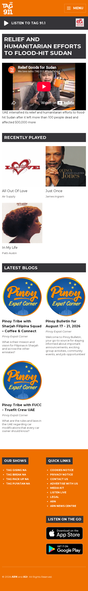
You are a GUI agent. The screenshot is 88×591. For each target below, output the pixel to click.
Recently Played (25, 137)
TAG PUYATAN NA (18, 483)
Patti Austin (9, 253)
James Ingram (55, 196)
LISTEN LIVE (58, 492)
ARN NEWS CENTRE (63, 505)
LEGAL (54, 496)
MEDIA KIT (57, 487)
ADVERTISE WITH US (64, 483)
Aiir (25, 576)
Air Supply (8, 196)
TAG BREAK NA (16, 474)
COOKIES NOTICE (61, 470)
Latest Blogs (20, 267)
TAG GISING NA (16, 470)
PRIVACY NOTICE (61, 474)
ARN (53, 501)
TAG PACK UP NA (17, 479)
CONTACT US (59, 479)
